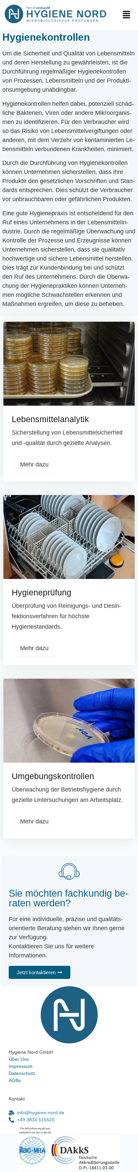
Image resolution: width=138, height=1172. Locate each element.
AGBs (15, 1080)
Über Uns (19, 1059)
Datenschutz (22, 1073)
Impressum (20, 1066)
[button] (128, 15)
